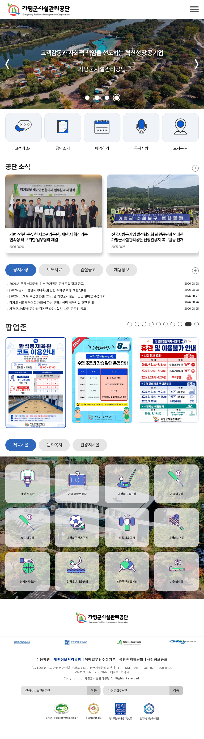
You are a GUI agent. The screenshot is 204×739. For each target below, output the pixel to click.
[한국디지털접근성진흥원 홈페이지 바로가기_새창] (61, 709)
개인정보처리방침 (67, 659)
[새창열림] (16, 642)
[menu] (194, 9)
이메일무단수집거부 (100, 659)
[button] (87, 98)
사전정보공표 (157, 659)
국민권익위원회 (131, 659)
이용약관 (43, 659)
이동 (93, 690)
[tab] (20, 270)
